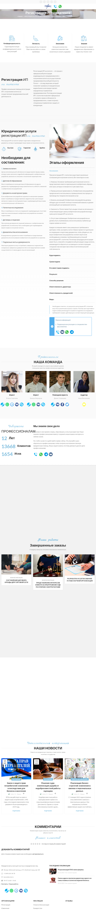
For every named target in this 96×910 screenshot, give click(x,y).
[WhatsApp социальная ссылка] (48, 1)
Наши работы (13, 884)
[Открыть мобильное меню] (2, 6)
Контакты (4, 884)
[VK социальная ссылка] (51, 1)
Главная (20, 16)
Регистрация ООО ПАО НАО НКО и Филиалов (37, 16)
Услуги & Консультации (41, 905)
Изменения (5, 908)
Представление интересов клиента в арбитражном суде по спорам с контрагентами (48, 585)
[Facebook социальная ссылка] (40, 1)
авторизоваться (37, 854)
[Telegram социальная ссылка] (55, 1)
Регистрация (5, 905)
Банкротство (37, 908)
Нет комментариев (71, 872)
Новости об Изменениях (80, 779)
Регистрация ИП (56, 16)
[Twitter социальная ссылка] (44, 1)
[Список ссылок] (24, 873)
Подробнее (16, 810)
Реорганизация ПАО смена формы (71, 870)
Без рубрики (16, 779)
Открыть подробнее (29, 555)
